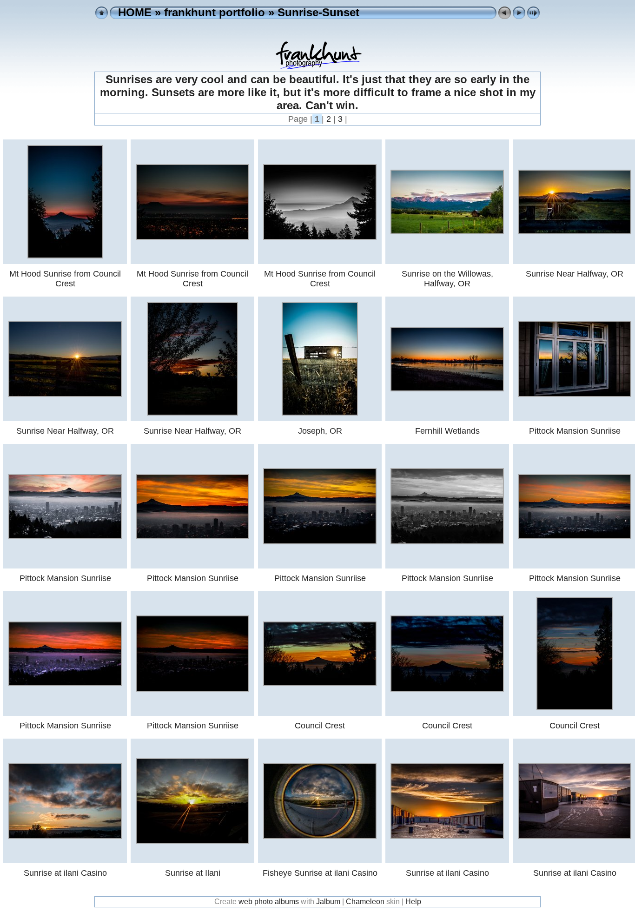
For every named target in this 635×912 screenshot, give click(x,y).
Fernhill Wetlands (447, 431)
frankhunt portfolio (214, 12)
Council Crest (320, 725)
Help (413, 901)
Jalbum (328, 901)
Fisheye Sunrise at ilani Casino (320, 873)
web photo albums (268, 901)
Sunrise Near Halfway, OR (574, 273)
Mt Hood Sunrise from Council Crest (65, 278)
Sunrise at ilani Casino (65, 873)
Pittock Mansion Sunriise (575, 431)
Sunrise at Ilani (192, 873)
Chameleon (365, 901)
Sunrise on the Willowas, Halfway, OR (447, 278)
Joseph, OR (320, 431)
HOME (135, 12)
